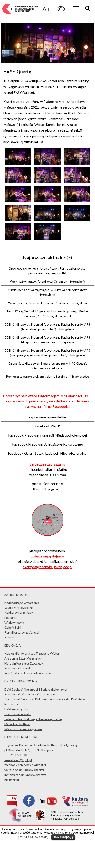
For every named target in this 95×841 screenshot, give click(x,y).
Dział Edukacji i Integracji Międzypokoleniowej (35, 689)
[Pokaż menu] (76, 9)
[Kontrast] (60, 8)
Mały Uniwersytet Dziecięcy (23, 663)
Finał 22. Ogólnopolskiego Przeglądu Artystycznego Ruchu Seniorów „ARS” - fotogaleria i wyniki (47, 313)
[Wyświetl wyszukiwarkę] (88, 8)
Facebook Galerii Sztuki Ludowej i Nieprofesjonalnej (47, 453)
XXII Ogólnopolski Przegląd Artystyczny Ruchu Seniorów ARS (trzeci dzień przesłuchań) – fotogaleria (47, 326)
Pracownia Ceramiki (17, 668)
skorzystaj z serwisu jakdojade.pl (47, 567)
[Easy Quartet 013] (18, 239)
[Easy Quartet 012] (77, 220)
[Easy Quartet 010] (18, 220)
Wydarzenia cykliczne (19, 607)
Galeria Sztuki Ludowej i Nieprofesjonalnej (33, 719)
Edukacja (10, 617)
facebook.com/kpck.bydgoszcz (25, 765)
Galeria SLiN (12, 627)
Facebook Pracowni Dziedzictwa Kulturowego (47, 444)
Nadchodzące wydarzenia (21, 603)
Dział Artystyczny (16, 709)
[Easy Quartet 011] (47, 220)
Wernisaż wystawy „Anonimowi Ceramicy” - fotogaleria (47, 281)
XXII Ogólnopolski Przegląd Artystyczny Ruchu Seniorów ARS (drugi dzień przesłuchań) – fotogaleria (47, 339)
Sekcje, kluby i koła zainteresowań (27, 673)
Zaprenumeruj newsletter (47, 417)
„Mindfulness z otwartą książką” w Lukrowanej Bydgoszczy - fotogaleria (47, 292)
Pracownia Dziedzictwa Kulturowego (29, 694)
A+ (46, 9)
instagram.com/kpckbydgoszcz (25, 775)
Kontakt (10, 637)
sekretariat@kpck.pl (18, 760)
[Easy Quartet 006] (77, 182)
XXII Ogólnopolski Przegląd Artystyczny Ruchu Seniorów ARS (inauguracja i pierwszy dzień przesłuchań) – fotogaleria (47, 353)
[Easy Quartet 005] (47, 182)
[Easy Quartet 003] (77, 163)
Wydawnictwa (14, 622)
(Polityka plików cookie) (33, 837)
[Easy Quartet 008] (47, 201)
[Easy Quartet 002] (47, 163)
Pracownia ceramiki (17, 714)
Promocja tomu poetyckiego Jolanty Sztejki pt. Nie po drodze (47, 376)
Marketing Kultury (17, 724)
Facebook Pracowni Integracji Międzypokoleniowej (47, 435)
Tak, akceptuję (63, 837)
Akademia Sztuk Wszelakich (23, 658)
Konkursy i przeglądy (18, 612)
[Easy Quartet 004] (18, 182)
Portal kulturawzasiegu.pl (21, 632)
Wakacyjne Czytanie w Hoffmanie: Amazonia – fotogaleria (47, 303)
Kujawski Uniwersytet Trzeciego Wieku (31, 653)
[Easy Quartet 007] (18, 201)
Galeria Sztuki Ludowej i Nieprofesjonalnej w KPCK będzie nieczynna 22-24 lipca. (47, 366)
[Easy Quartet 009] (77, 201)
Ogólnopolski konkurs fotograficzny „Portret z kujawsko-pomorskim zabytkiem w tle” (47, 270)
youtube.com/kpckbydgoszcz (24, 770)
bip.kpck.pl (11, 780)
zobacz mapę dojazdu (47, 556)
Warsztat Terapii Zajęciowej (23, 729)
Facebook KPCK (47, 426)
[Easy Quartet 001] (18, 163)
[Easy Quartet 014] (47, 239)
